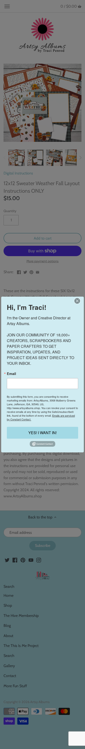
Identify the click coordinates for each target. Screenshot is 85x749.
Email (11, 373)
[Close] (77, 301)
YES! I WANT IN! (42, 433)
